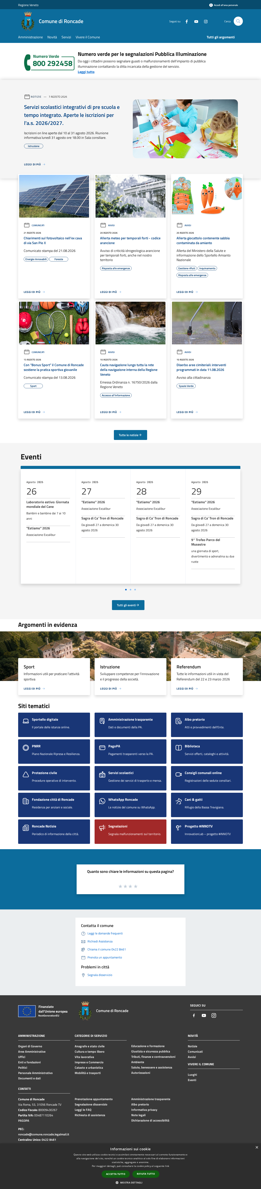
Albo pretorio (140, 1104)
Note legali (138, 1115)
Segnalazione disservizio (91, 1104)
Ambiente (137, 1062)
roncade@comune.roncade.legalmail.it (43, 1134)
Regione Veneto (28, 5)
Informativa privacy (144, 1109)
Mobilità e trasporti (88, 1073)
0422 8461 (49, 1139)
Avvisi (111, 225)
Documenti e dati (29, 1078)
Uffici (21, 1057)
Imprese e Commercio (89, 1062)
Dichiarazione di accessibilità (150, 1120)
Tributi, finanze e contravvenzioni (153, 1056)
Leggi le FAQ (83, 1109)
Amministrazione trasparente (150, 1099)
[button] (130, 1182)
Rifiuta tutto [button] (146, 1173)
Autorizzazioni (140, 1072)
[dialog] (130, 1166)
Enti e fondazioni (29, 1062)
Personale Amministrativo (35, 1073)
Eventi (192, 1080)
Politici (22, 1067)
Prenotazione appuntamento (94, 1099)
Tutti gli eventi (126, 605)
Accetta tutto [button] (115, 1174)
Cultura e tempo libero (90, 1051)
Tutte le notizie (128, 435)
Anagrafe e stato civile (90, 1046)
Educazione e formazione (148, 1046)
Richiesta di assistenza (90, 1115)
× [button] (256, 1147)
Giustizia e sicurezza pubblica (150, 1051)
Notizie (36, 97)
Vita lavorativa (84, 1057)
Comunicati (38, 225)
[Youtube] (195, 21)
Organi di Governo (30, 1046)
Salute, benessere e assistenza (151, 1067)
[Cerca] (238, 21)
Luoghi (192, 1074)
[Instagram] (204, 21)
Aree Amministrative (31, 1051)
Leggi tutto (86, 71)
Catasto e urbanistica (89, 1067)
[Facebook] (185, 21)
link (167, 1166)
